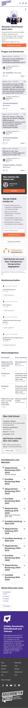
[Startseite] (6, 3)
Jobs (16, 666)
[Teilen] (4, 76)
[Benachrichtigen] (6, 76)
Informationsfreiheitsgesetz (10, 103)
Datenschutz (18, 672)
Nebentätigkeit (5, 357)
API (2, 675)
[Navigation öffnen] (26, 3)
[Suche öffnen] (20, 3)
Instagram (6, 598)
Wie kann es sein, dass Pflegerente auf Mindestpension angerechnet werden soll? (14, 153)
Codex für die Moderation (11, 649)
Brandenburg (9, 72)
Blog (2, 662)
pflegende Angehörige (9, 165)
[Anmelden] (23, 3)
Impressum (4, 672)
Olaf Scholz (9, 68)
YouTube (5, 601)
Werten (6, 652)
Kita (4, 72)
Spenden (4, 666)
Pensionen (19, 165)
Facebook (6, 596)
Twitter (5, 594)
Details (4, 368)
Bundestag (18, 73)
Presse (3, 669)
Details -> (23, 76)
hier (2, 273)
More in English (6, 680)
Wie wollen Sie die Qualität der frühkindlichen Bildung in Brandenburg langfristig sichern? (14, 60)
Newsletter (18, 662)
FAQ (16, 675)
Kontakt (17, 669)
